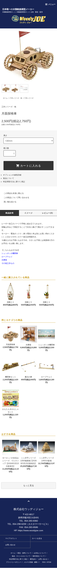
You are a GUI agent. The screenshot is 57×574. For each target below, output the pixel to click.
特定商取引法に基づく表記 (14, 182)
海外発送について (39, 556)
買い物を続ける (10, 202)
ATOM (49, 562)
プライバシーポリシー (13, 562)
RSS (43, 562)
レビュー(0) (47, 213)
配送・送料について (24, 553)
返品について (8, 178)
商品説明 (9, 213)
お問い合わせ (10, 545)
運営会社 (33, 559)
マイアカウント (11, 538)
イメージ (28, 213)
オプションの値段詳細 (12, 175)
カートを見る (37, 538)
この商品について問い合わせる (16, 197)
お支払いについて (40, 553)
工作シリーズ (28, 98)
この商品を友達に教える (14, 193)
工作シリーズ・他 (16, 98)
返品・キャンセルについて (21, 556)
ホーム (5, 98)
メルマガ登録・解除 (30, 562)
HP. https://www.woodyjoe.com (28, 530)
